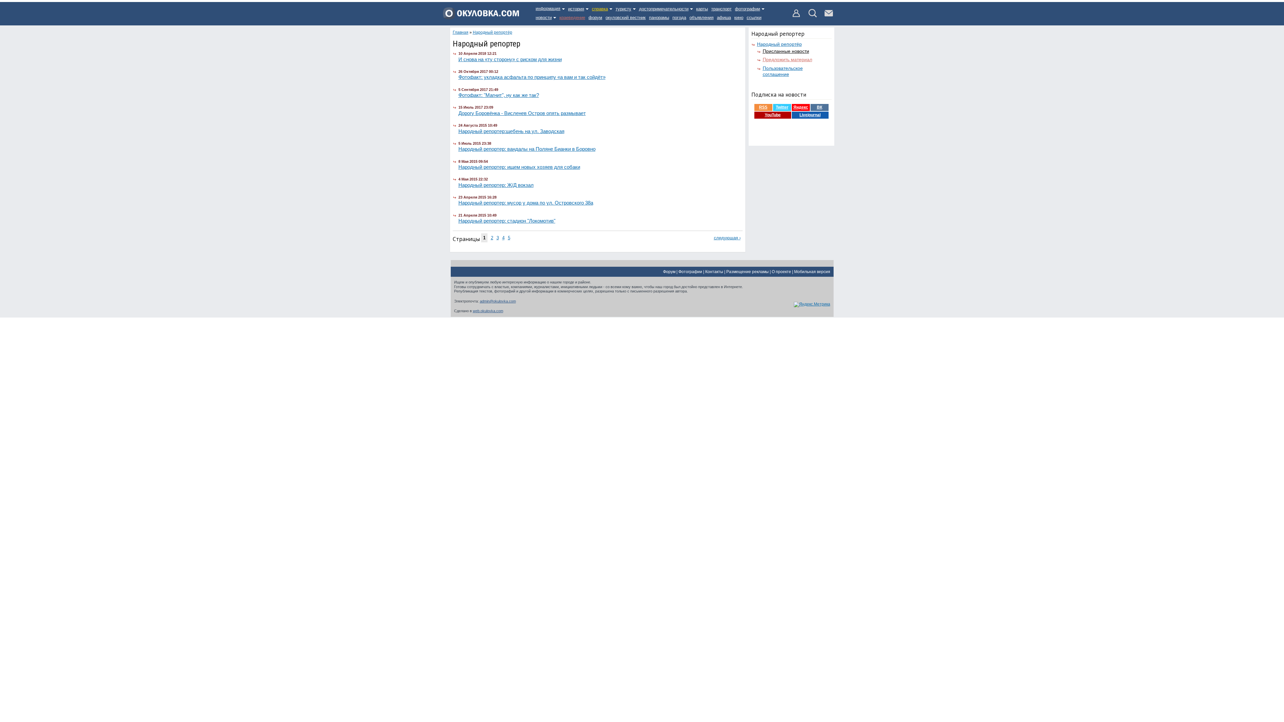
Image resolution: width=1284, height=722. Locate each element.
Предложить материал (787, 59)
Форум (669, 271)
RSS (763, 107)
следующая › (727, 237)
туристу (623, 8)
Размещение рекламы (747, 271)
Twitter (782, 107)
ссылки (754, 17)
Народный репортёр (779, 44)
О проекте (781, 271)
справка (600, 8)
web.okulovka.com (488, 311)
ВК (819, 107)
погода (679, 17)
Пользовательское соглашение (783, 71)
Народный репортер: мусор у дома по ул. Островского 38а (525, 203)
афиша (724, 17)
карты (702, 8)
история (576, 8)
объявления (701, 17)
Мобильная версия (812, 271)
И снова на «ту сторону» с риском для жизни (510, 59)
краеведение (572, 17)
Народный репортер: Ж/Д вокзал (496, 185)
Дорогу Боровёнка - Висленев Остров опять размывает (522, 113)
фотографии (747, 8)
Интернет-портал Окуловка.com (481, 15)
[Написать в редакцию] (828, 16)
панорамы (659, 17)
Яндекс (800, 107)
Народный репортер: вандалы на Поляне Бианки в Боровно (527, 149)
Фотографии (690, 271)
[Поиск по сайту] (812, 16)
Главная (460, 32)
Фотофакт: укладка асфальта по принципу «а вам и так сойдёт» (532, 77)
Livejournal (810, 115)
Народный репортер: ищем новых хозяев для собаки (519, 167)
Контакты (714, 271)
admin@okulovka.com (498, 301)
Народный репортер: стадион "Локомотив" (506, 221)
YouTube (773, 115)
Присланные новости (786, 51)
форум (595, 17)
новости (544, 17)
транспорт (721, 8)
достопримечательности (663, 8)
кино (738, 17)
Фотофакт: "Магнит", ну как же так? (498, 95)
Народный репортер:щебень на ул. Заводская (511, 131)
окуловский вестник (626, 17)
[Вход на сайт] (796, 16)
